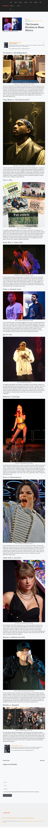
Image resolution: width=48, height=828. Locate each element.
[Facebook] (43, 43)
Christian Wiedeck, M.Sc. (15, 42)
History (20, 2)
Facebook (27, 818)
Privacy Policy (36, 821)
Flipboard (32, 818)
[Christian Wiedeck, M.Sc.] (6, 47)
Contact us (31, 821)
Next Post (42, 760)
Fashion (26, 2)
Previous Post (6, 760)
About (18, 5)
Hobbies (35, 2)
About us (26, 821)
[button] (10, 9)
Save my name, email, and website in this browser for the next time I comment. (21, 791)
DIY (40, 2)
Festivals (11, 5)
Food (31, 2)
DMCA (23, 821)
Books (15, 2)
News (11, 2)
